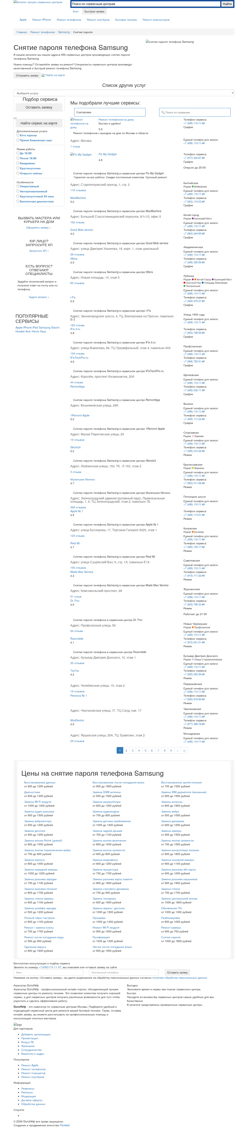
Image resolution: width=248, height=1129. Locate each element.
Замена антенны (172, 802)
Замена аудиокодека (106, 811)
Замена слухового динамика (111, 889)
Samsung (45, 327)
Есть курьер (28, 135)
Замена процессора (105, 869)
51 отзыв (75, 596)
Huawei (20, 331)
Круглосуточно (30, 168)
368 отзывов (78, 507)
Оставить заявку (39, 107)
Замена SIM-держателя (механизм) (184, 792)
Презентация (29, 1038)
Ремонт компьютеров (156, 19)
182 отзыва (77, 325)
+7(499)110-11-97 (50, 967)
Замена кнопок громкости (109, 850)
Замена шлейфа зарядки (40, 908)
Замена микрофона (105, 860)
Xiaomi (55, 327)
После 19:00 (28, 158)
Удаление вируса (35, 947)
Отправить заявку (27, 75)
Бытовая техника (126, 19)
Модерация (28, 1096)
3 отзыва (75, 472)
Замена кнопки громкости (177, 840)
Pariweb (65, 1125)
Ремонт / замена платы (39, 927)
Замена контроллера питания (180, 850)
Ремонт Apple (29, 1065)
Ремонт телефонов (69, 19)
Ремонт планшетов (33, 1073)
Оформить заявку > (38, 227)
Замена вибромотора (38, 821)
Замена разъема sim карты (178, 869)
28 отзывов (77, 254)
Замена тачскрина (104, 898)
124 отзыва (77, 536)
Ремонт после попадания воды (44, 937)
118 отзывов (78, 190)
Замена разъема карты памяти (112, 879)
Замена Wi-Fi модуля (37, 802)
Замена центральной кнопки (179, 898)
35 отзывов (77, 663)
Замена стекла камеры (38, 898)
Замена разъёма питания (40, 889)
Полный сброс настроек (39, 918)
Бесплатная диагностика (37, 201)
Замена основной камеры (177, 860)
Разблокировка (170, 918)
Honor (36, 331)
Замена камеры (171, 831)
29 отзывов (77, 741)
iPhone (28, 327)
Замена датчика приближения (112, 821)
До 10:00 (26, 153)
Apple (23, 19)
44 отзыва (76, 382)
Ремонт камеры (171, 927)
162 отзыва (77, 222)
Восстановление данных (39, 782)
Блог (76, 11)
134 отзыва (77, 353)
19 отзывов (77, 440)
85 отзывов (77, 283)
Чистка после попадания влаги (112, 947)
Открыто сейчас (31, 173)
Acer (28, 331)
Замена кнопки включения (109, 840)
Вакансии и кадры (32, 1053)
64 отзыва (76, 631)
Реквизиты (27, 1088)
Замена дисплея (34, 831)
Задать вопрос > (39, 297)
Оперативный (29, 186)
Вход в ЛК (27, 1042)
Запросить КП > (39, 251)
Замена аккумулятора (107, 802)
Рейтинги (27, 1092)
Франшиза (27, 1046)
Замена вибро (170, 811)
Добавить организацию (36, 1034)
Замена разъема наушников (179, 879)
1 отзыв (75, 146)
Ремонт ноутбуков (98, 19)
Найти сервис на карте (39, 122)
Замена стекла (170, 889)
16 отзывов (77, 691)
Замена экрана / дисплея (109, 908)
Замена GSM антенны (107, 792)
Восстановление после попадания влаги (118, 782)
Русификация (101, 937)
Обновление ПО (171, 908)
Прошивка (99, 918)
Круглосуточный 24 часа (37, 196)
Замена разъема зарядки (40, 879)
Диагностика (32, 792)
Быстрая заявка (94, 11)
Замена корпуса (34, 860)
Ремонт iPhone (41, 19)
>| (184, 750)
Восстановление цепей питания (181, 782)
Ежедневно (27, 163)
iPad (36, 327)
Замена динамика (172, 821)
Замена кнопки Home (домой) (43, 840)
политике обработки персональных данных (179, 977)
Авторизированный (33, 191)
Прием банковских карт (36, 140)
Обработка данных (33, 1104)
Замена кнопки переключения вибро (47, 850)
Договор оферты (31, 1100)
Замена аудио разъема (39, 811)
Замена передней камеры (41, 869)
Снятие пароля (171, 937)
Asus (43, 331)
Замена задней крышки (107, 831)
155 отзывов (78, 567)
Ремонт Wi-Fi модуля (106, 927)
